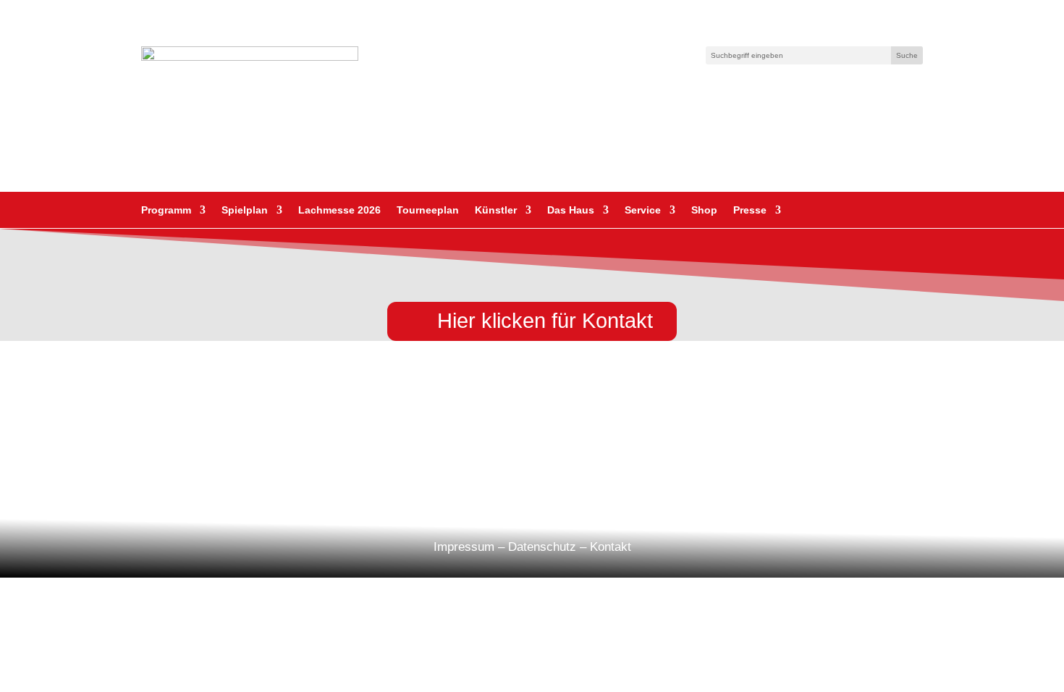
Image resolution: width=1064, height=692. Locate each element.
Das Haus (570, 210)
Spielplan (244, 210)
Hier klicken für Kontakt (545, 320)
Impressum (464, 547)
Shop (704, 210)
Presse (750, 210)
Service (643, 210)
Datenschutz (542, 547)
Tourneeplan (428, 210)
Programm (166, 210)
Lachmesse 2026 (339, 210)
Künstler (496, 210)
